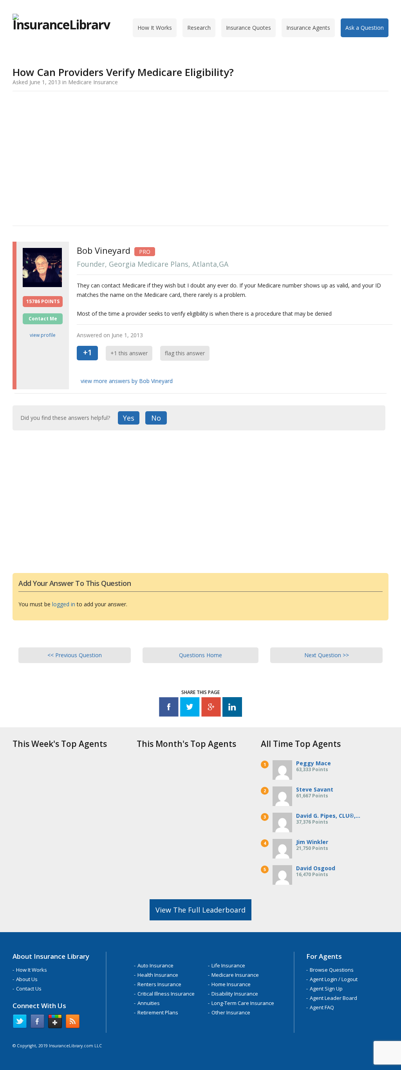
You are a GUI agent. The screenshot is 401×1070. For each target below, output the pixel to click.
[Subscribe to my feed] (72, 1023)
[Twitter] (190, 708)
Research (199, 27)
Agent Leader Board (333, 997)
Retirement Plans (157, 1012)
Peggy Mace (313, 763)
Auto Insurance (155, 965)
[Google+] (211, 708)
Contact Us (29, 988)
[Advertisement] (200, 157)
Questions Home (200, 655)
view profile (43, 335)
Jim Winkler (312, 842)
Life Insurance (228, 965)
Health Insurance (157, 974)
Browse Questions (332, 969)
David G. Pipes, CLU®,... (328, 815)
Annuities (148, 1003)
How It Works (154, 27)
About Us (27, 979)
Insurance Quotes (248, 27)
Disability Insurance (234, 993)
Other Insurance (230, 1012)
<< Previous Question (74, 655)
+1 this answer (129, 353)
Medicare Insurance (235, 974)
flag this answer (185, 353)
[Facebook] (169, 708)
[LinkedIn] (232, 708)
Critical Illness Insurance (166, 993)
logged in (63, 604)
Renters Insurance (159, 984)
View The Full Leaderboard (200, 910)
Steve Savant (314, 789)
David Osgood (315, 868)
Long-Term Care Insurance (242, 1003)
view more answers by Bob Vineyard (127, 381)
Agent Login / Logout (334, 979)
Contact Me (43, 318)
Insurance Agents (308, 27)
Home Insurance (231, 984)
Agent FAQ (322, 1007)
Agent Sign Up (326, 988)
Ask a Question (364, 27)
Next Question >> (326, 655)
